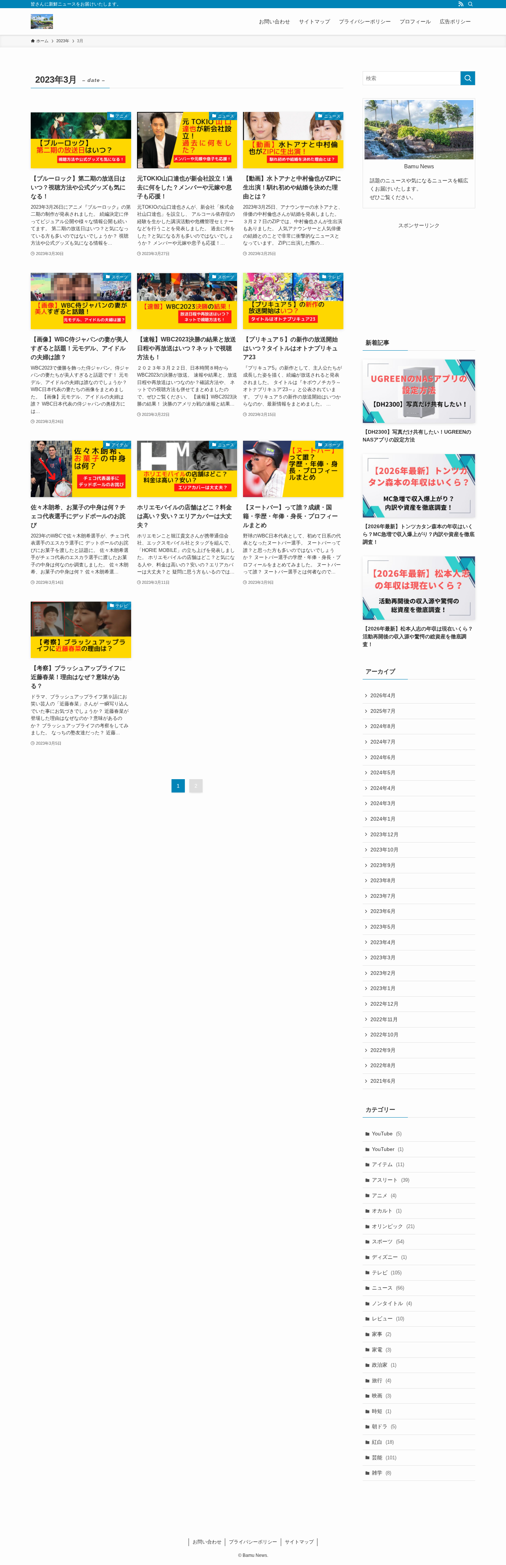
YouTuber (387, 1149)
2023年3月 (383, 957)
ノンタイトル (392, 1303)
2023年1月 (383, 988)
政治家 (384, 1365)
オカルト (387, 1211)
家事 (381, 1334)
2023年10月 (384, 850)
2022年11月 (384, 1019)
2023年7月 (383, 896)
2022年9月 (383, 1050)
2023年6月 (383, 911)
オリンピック (393, 1226)
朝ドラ (384, 1426)
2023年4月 (383, 942)
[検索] (470, 4)
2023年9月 (383, 865)
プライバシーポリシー (253, 1542)
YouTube (387, 1133)
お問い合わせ (207, 1542)
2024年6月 (383, 757)
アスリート (390, 1180)
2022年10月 (384, 1035)
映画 (381, 1396)
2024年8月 (383, 726)
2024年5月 (383, 772)
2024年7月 (383, 742)
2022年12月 (384, 1004)
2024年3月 (383, 803)
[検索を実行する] (467, 78)
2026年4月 (383, 695)
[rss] (461, 4)
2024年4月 (383, 788)
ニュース (388, 1288)
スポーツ (388, 1241)
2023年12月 (384, 834)
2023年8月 (383, 880)
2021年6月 (383, 1081)
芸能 (384, 1457)
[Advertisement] (419, 275)
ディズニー (389, 1257)
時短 (381, 1411)
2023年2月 (383, 973)
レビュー (388, 1318)
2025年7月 (383, 711)
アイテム (388, 1164)
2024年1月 (383, 819)
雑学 (381, 1473)
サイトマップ (299, 1542)
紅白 (383, 1442)
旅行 (381, 1380)
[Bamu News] (42, 21)
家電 (381, 1350)
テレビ (387, 1273)
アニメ (384, 1195)
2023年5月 (383, 927)
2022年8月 (383, 1065)
